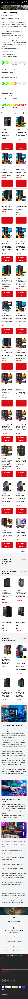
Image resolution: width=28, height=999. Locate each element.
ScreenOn (3, 590)
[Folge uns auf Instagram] (5, 980)
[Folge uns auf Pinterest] (8, 980)
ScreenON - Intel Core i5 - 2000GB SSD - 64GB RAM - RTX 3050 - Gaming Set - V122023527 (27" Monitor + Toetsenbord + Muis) (21, 355)
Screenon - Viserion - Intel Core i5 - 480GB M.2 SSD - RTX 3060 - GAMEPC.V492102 (21, 694)
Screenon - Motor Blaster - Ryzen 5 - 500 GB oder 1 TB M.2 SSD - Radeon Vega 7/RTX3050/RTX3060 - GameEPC (21, 624)
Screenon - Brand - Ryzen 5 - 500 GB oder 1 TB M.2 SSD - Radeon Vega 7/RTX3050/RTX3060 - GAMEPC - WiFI (21, 595)
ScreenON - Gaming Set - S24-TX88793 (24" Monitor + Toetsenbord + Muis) (6, 534)
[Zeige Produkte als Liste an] (26, 113)
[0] (25, 2)
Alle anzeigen (24, 571)
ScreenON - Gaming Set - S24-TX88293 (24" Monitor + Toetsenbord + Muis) (21, 534)
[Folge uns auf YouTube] (11, 980)
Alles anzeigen (23, 559)
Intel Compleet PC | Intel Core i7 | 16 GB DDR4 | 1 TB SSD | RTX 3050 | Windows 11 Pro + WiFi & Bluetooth (6, 207)
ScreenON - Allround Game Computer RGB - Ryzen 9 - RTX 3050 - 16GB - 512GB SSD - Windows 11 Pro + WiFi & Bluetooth (6, 134)
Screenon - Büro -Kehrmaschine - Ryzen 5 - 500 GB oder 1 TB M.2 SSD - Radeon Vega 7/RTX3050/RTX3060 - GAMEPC (6, 596)
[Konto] (22, 2)
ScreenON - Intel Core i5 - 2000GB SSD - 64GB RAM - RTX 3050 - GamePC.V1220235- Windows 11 (21, 463)
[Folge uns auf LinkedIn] (14, 980)
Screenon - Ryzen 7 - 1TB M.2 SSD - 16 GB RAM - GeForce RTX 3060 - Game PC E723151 (6, 694)
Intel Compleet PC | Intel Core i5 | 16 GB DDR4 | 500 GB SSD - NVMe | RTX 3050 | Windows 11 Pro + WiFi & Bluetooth (6, 283)
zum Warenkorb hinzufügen (7, 146)
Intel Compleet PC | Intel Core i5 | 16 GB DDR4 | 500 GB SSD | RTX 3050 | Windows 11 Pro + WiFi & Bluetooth (6, 355)
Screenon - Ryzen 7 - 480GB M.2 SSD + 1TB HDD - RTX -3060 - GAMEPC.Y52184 (6, 661)
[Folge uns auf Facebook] (2, 980)
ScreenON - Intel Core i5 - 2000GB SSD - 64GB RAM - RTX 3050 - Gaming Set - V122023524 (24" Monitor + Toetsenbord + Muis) (6, 391)
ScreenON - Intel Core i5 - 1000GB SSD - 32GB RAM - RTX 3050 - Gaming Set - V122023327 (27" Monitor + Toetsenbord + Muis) (6, 427)
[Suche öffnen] (19, 2)
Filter (5, 113)
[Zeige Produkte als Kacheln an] (23, 113)
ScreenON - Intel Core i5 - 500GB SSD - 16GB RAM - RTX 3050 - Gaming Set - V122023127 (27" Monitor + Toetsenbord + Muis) (21, 427)
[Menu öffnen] (2, 2)
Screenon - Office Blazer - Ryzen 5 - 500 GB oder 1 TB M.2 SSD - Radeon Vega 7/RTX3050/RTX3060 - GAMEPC (6, 624)
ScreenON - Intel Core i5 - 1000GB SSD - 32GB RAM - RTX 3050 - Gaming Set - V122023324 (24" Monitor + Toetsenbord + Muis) (21, 390)
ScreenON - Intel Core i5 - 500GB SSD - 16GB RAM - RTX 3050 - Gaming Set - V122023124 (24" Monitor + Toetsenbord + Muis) (6, 463)
